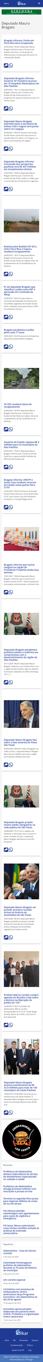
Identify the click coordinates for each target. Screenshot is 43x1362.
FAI (14, 1340)
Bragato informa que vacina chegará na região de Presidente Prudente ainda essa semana (21, 568)
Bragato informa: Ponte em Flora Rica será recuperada (19, 42)
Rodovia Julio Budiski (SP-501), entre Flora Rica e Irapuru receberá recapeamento (20, 249)
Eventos (35, 1340)
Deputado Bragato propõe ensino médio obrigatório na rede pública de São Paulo (19, 825)
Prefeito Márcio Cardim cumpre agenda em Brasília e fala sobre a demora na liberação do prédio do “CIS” (21, 998)
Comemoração (16, 1345)
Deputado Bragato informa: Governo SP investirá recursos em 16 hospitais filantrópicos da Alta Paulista (21, 82)
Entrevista (23, 1340)
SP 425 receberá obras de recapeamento (18, 405)
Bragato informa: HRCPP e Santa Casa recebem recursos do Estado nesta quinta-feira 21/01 (20, 483)
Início (7, 1340)
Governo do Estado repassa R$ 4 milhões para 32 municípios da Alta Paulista (21, 444)
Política (30, 1345)
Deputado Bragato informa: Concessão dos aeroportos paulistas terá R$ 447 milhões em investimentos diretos (20, 165)
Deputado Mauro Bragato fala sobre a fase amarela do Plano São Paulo (20, 742)
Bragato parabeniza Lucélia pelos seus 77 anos (19, 331)
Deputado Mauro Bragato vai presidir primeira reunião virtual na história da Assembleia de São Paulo (20, 911)
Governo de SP (18, 1350)
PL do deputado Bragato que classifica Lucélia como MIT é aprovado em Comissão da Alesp (19, 290)
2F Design (29, 1359)
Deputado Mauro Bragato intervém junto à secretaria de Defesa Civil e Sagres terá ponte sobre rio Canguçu (21, 125)
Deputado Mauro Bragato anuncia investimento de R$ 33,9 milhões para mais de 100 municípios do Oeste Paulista (20, 1086)
